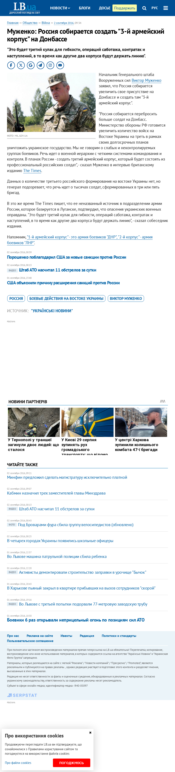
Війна (46, 22)
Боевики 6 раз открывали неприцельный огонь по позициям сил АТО (76, 620)
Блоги (84, 8)
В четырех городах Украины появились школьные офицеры (60, 540)
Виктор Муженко (146, 80)
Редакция (87, 635)
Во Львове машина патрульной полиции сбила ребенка (56, 556)
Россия (16, 298)
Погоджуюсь (71, 763)
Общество (30, 22)
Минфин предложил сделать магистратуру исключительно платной (67, 477)
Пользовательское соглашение (30, 641)
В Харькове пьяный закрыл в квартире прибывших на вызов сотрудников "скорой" (81, 588)
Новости (58, 8)
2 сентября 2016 (64, 23)
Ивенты (66, 635)
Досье (104, 8)
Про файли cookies (18, 763)
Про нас (13, 635)
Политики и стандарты (119, 635)
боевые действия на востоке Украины (66, 298)
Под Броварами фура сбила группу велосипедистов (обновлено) (71, 524)
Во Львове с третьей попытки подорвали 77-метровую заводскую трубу (78, 604)
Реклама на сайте (40, 635)
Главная (13, 22)
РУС (155, 8)
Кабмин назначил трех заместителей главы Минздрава (56, 493)
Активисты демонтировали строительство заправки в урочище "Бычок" (77, 572)
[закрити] (90, 732)
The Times (32, 170)
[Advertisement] (87, 354)
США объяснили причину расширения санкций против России (63, 283)
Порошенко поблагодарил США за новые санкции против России (66, 257)
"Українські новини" (52, 310)
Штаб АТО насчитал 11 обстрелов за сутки (52, 270)
